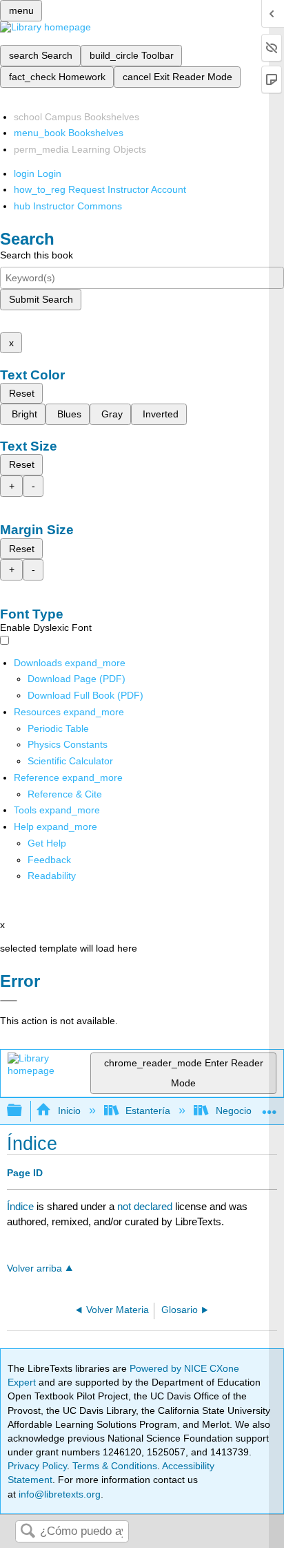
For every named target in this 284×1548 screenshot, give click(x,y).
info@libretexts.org (58, 1494)
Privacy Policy (37, 1465)
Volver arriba (34, 1268)
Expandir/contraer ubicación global (269, 1106)
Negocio (233, 1110)
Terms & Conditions (114, 1465)
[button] (49, 859)
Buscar (27, 1531)
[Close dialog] (8, 1000)
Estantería (148, 1110)
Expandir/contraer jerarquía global (23, 1111)
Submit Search (41, 299)
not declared (146, 1206)
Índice (20, 1206)
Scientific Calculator (70, 760)
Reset (21, 393)
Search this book (36, 255)
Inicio (69, 1110)
